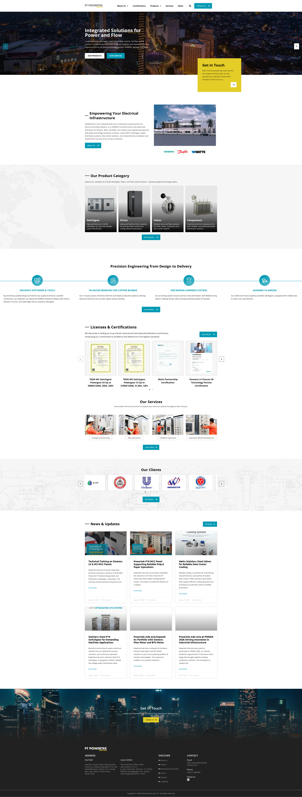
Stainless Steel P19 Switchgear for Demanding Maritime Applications (103, 639)
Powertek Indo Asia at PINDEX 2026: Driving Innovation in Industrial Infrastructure (196, 639)
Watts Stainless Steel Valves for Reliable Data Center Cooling (195, 564)
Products (154, 6)
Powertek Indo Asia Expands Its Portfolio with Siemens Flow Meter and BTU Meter (150, 639)
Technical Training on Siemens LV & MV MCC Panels (105, 563)
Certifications (139, 6)
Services (169, 6)
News (180, 6)
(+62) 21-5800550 (193, 772)
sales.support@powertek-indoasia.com (197, 764)
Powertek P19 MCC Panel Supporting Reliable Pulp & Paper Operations (149, 564)
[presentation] (5, 46)
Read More (92, 588)
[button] (190, 6)
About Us (121, 6)
